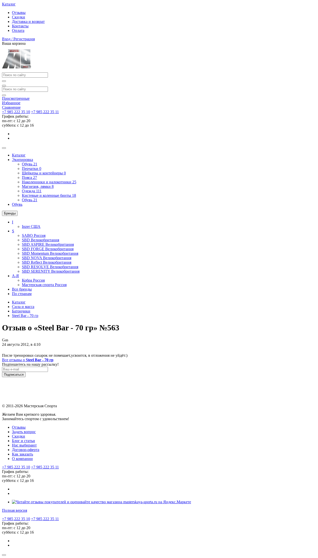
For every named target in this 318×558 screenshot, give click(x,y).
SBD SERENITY (51, 271)
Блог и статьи (23, 441)
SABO (33, 235)
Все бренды (22, 289)
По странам (22, 294)
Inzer (31, 226)
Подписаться (14, 374)
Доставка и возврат (28, 21)
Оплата (18, 30)
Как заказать (22, 454)
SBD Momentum (50, 253)
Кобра (33, 280)
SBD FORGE (48, 249)
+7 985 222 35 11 (45, 112)
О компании (22, 459)
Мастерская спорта (44, 285)
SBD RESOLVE (50, 267)
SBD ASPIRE (48, 244)
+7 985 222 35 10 (16, 112)
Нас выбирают (24, 445)
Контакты (20, 26)
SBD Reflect (46, 262)
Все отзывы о (27, 360)
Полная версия (14, 510)
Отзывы (19, 12)
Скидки (18, 17)
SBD (40, 240)
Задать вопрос (24, 432)
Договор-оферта (25, 450)
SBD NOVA (46, 258)
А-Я (15, 276)
